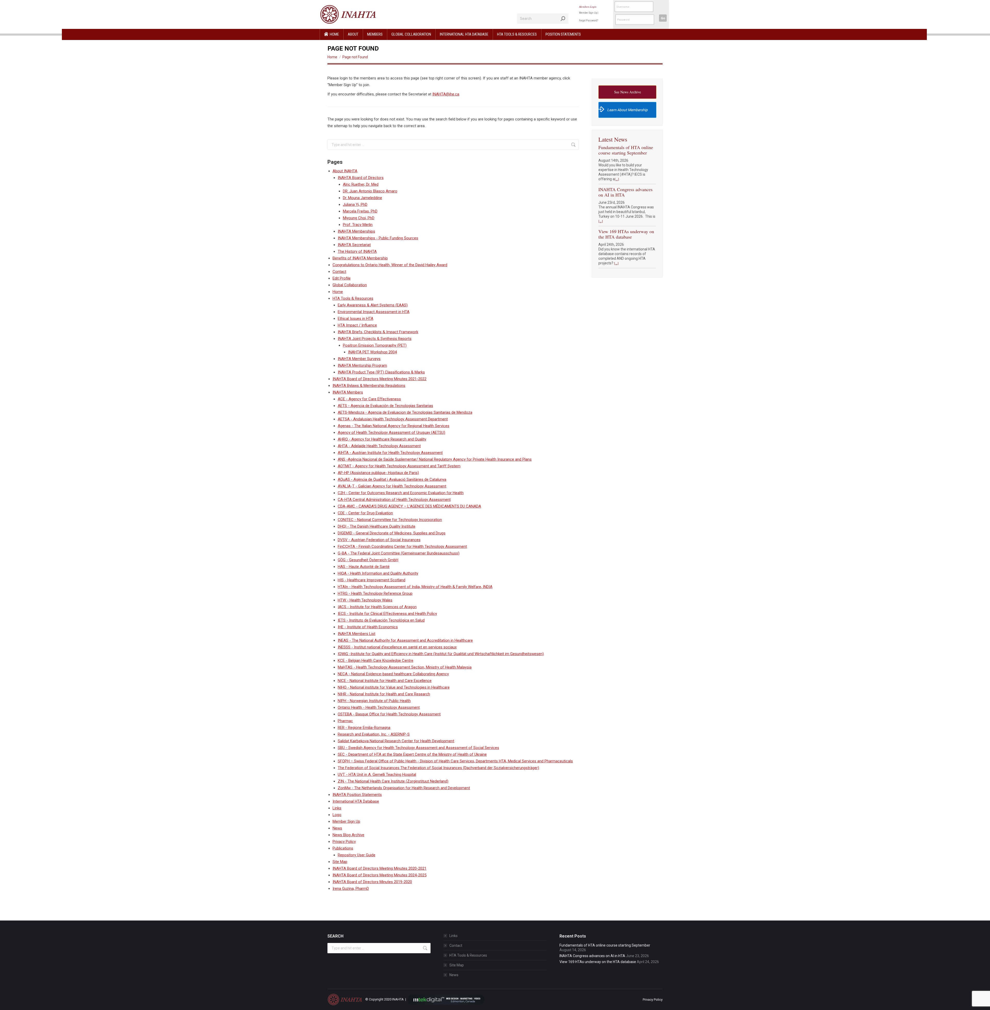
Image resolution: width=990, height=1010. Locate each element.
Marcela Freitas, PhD (360, 211)
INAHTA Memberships (356, 231)
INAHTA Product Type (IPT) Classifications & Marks (381, 372)
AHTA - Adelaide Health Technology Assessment (379, 446)
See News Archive (627, 91)
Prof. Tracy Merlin (358, 224)
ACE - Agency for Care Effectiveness (369, 399)
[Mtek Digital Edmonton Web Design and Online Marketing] (446, 999)
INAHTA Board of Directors (361, 177)
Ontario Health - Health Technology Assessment (379, 707)
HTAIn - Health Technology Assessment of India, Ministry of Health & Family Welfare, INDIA (415, 586)
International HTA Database (356, 801)
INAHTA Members (348, 392)
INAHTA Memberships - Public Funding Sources (378, 238)
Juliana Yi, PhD (355, 204)
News (337, 828)
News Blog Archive (348, 835)
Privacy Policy (344, 841)
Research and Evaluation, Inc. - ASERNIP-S (374, 734)
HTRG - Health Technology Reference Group (375, 593)
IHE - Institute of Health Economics (368, 627)
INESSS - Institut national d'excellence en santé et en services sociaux (397, 647)
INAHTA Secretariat (354, 244)
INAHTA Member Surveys (359, 358)
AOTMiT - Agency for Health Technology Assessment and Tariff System (399, 466)
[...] (617, 179)
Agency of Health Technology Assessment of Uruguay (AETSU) (391, 432)
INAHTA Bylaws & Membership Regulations (369, 385)
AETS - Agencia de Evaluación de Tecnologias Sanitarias (385, 405)
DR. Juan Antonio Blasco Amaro (370, 191)
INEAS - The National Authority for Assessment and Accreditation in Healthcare (405, 640)
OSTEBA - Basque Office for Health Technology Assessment (389, 714)
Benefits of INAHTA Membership (360, 258)
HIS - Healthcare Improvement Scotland (371, 580)
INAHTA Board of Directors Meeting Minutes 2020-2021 (379, 868)
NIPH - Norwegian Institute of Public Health (374, 700)
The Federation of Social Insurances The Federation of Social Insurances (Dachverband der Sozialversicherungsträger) (438, 767)
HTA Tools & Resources (353, 298)
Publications (343, 848)
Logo (337, 814)
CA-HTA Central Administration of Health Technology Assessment (394, 499)
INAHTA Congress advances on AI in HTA (625, 192)
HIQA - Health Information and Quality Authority (378, 573)
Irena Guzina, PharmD (351, 888)
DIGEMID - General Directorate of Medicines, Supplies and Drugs (392, 533)
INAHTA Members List (356, 633)
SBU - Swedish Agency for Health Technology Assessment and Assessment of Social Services (418, 747)
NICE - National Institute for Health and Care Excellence (385, 680)
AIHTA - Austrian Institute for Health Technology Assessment (390, 452)
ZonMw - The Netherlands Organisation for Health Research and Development (404, 788)
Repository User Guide (356, 855)
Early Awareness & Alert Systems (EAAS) (373, 305)
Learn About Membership (627, 110)
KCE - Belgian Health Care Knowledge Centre (375, 660)
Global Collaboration (350, 285)
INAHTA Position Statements (357, 794)
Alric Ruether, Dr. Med (360, 184)
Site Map (340, 861)
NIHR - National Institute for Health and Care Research (384, 694)
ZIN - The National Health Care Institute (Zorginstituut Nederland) (393, 781)
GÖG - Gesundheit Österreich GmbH (368, 560)
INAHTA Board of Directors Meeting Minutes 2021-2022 (379, 379)
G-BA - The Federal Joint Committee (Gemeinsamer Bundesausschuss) (398, 553)
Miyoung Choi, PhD (358, 218)
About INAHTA (345, 171)
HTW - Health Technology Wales (365, 600)
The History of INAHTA (357, 251)
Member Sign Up (588, 12)
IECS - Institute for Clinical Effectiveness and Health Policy (387, 613)
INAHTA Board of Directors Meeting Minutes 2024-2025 (379, 875)
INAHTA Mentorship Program (362, 365)
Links (337, 808)
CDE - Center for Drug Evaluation (365, 513)
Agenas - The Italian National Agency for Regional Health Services (393, 425)
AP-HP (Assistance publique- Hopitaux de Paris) (378, 472)
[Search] (563, 18)
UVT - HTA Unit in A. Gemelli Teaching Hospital (377, 774)
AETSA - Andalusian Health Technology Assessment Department (393, 419)
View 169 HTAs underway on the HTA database (626, 234)
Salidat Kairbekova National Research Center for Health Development (396, 741)
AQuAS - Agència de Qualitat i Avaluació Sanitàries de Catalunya (392, 479)
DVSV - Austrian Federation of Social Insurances (379, 539)
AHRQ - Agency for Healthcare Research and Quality (382, 439)
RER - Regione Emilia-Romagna (364, 727)
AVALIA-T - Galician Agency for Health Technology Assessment (392, 486)
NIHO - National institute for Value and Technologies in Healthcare (394, 687)
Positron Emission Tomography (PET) (375, 345)
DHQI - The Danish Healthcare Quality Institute (376, 526)
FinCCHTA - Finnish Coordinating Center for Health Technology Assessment (402, 546)
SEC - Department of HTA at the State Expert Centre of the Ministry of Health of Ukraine (412, 754)
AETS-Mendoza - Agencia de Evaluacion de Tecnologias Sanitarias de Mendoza (405, 412)
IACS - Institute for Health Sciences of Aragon (377, 607)
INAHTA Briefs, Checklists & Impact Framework (378, 332)
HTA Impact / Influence (357, 325)
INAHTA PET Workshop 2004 (372, 352)
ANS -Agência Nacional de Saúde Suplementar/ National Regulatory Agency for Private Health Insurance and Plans (435, 459)
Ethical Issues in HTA (355, 318)
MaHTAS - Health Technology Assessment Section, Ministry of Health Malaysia (405, 667)
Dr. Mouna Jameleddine (362, 198)
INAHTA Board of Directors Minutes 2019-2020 (372, 881)
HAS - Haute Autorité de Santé (364, 566)
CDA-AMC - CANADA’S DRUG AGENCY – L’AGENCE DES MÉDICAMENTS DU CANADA (409, 506)
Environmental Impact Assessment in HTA (373, 311)
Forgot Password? (588, 20)
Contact (339, 271)
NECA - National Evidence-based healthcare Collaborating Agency (393, 674)
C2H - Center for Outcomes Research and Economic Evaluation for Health (401, 493)
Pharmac (345, 721)
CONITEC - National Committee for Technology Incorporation (390, 519)
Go (663, 18)
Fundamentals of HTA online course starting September (625, 150)
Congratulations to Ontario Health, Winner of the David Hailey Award (390, 265)
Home (338, 291)
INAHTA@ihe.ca (445, 94)
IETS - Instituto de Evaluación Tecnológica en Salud (381, 620)
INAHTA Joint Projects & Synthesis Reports (374, 338)
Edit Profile (342, 278)
